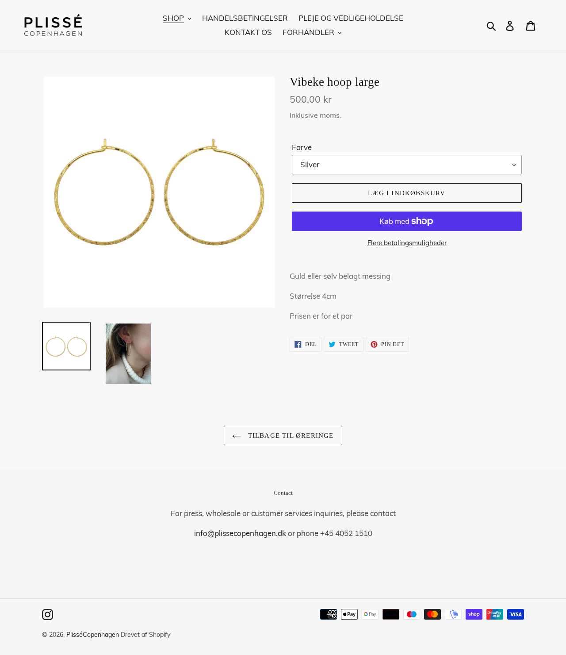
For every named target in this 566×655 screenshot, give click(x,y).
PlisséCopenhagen (92, 635)
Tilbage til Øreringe (289, 435)
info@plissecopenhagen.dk (240, 533)
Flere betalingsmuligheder (407, 243)
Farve (302, 147)
